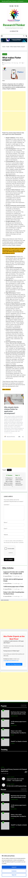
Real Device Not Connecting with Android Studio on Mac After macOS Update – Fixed (18, 713)
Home (3, 46)
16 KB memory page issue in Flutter (13, 586)
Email (5, 528)
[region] (14, 865)
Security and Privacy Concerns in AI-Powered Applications (12, 1)
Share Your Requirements (14, 664)
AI (11, 735)
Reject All (14, 874)
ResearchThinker (14, 25)
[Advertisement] (14, 101)
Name (6, 522)
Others (2, 767)
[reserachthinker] (14, 40)
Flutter (7, 46)
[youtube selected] (12, 6)
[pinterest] (18, 6)
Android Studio (14, 716)
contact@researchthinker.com (11, 660)
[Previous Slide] (24, 1)
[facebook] (14, 6)
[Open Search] (23, 35)
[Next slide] (26, 1)
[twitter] (10, 6)
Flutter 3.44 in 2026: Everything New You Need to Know (18, 732)
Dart (12, 725)
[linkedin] (16, 6)
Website (6, 534)
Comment (7, 504)
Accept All (14, 867)
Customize (14, 871)
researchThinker (7, 63)
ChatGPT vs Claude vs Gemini (19, 741)
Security (12, 777)
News (13, 743)
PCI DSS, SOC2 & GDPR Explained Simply (16, 786)
